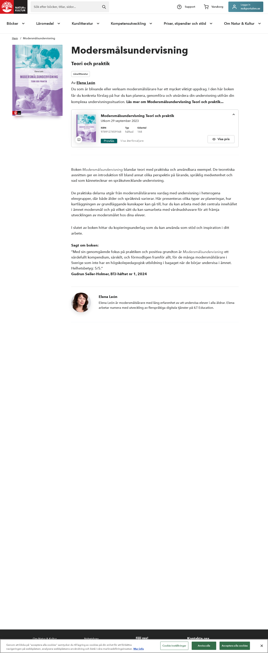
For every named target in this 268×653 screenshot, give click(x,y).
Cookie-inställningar (174, 645)
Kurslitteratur (82, 23)
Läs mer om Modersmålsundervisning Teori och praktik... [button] (174, 102)
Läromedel (45, 23)
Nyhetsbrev (91, 638)
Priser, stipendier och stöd (185, 23)
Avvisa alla (204, 645)
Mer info (138, 648)
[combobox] (70, 6)
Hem (15, 38)
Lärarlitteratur (80, 73)
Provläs (109, 141)
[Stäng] (261, 645)
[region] (134, 646)
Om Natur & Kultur (239, 23)
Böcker (12, 23)
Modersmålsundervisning (39, 38)
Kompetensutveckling (128, 23)
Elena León (86, 83)
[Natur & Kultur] (13, 7)
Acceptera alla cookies (235, 645)
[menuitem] (16, 23)
